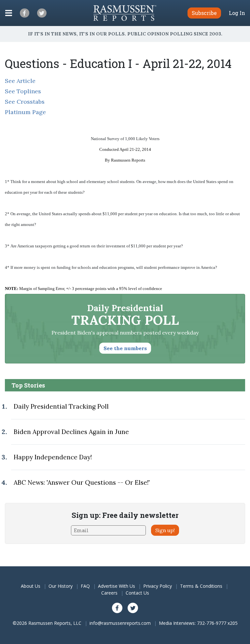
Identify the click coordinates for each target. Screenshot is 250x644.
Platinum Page (25, 112)
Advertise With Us (116, 586)
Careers (109, 593)
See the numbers (125, 348)
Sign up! (165, 530)
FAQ (85, 586)
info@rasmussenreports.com (120, 623)
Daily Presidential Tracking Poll (61, 406)
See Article (20, 81)
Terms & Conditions (201, 586)
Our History (61, 586)
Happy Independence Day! (53, 457)
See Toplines (23, 91)
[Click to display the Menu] (8, 13)
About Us (30, 586)
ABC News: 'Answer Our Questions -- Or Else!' (82, 482)
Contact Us (137, 593)
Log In (237, 13)
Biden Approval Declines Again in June (71, 432)
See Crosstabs (25, 101)
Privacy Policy (157, 586)
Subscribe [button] (204, 12)
